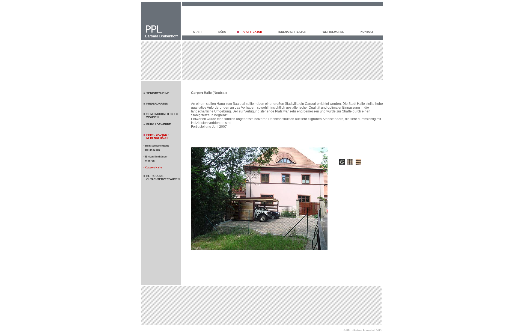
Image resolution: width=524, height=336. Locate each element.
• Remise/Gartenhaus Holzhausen (156, 147)
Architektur (252, 31)
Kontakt (367, 31)
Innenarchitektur (292, 31)
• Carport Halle (153, 167)
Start (197, 31)
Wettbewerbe (333, 31)
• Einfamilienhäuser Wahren (156, 158)
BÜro (222, 31)
